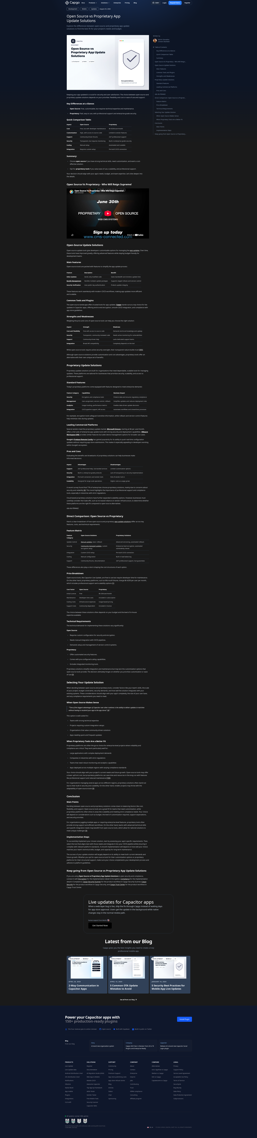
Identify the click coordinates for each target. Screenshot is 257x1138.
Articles (110, 1088)
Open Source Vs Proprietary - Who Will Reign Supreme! (170, 62)
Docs (83, 3)
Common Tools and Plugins (165, 72)
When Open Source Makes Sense (167, 116)
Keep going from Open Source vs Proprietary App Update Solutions (170, 134)
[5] (142, 350)
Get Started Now (100, 925)
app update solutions (123, 521)
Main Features (161, 69)
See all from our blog (127, 1000)
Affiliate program (136, 1099)
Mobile (84, 9)
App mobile (69, 1091)
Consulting (133, 1095)
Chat (110, 1095)
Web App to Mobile (93, 1077)
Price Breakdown (162, 105)
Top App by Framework (94, 1088)
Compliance (125, 879)
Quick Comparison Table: (164, 54)
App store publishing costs (117, 1077)
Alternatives (156, 1066)
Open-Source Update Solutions (165, 65)
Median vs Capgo (157, 1073)
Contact (132, 1070)
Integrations (69, 1099)
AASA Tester (91, 1091)
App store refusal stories (116, 1080)
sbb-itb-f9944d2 (160, 94)
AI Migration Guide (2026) (95, 1073)
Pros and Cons (161, 91)
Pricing (127, 3)
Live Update (69, 1066)
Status (110, 1091)
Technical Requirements (164, 109)
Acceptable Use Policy (180, 1077)
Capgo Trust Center (117, 884)
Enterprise (117, 3)
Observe (68, 1084)
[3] (140, 350)
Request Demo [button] (175, 3)
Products (92, 3)
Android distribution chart (74, 1073)
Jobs (131, 1080)
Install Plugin (184, 1019)
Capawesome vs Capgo (159, 1080)
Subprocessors (178, 1099)
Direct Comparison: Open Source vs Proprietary (170, 98)
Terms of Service (179, 1080)
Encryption (82, 879)
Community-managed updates (91, 546)
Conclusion (158, 123)
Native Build (69, 1088)
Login (164, 3)
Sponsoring (112, 1099)
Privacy (175, 1066)
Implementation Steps (163, 130)
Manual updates (86, 542)
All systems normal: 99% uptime (77, 1116)
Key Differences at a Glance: (165, 51)
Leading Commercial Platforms (166, 87)
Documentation (92, 1070)
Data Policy (177, 1091)
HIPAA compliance (136, 1091)
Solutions (104, 3)
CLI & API (68, 1102)
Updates (94, 9)
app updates (134, 250)
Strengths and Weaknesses (165, 76)
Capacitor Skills (92, 1106)
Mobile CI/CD (91, 1080)
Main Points (160, 127)
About (132, 1066)
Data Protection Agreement (182, 1095)
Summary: (159, 58)
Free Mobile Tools (92, 1099)
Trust (132, 1088)
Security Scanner (92, 1102)
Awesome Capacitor (93, 1084)
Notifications (69, 1080)
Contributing (134, 1084)
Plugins (67, 1095)
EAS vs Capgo (156, 1077)
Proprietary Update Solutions (164, 80)
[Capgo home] (73, 3)
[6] (85, 490)
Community (112, 1066)
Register (89, 1066)
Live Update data (70, 1070)
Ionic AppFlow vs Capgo (160, 1070)
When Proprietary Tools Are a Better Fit (169, 119)
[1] (113, 583)
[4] (108, 710)
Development (72, 9)
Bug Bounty (177, 1088)
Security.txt (177, 1084)
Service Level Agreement (181, 1073)
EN (150, 1127)
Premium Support (114, 1073)
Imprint (132, 1077)
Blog (135, 3)
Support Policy (178, 1070)
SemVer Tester (91, 1095)
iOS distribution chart (72, 1077)
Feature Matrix (161, 101)
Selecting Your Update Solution (165, 112)
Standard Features (162, 83)
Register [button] (187, 3)
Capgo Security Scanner (92, 882)
